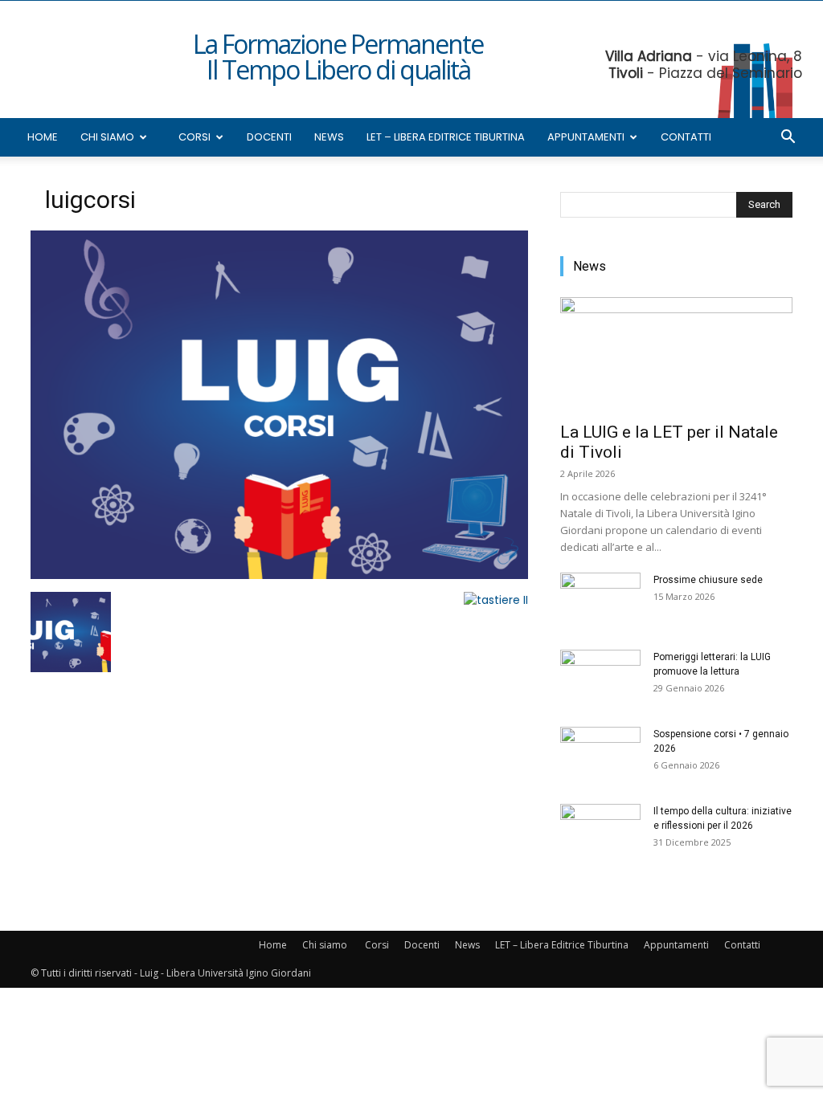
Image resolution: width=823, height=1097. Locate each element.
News (329, 137)
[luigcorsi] (279, 575)
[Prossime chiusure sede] (600, 601)
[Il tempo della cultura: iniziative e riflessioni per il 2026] (600, 832)
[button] (787, 138)
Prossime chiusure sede (708, 579)
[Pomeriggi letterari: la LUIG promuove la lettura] (600, 678)
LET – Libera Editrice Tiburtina (445, 137)
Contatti (686, 137)
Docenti (269, 137)
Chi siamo (107, 137)
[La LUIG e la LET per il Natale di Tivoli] (676, 354)
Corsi (194, 137)
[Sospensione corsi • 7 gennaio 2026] (600, 755)
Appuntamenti (585, 137)
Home (42, 137)
